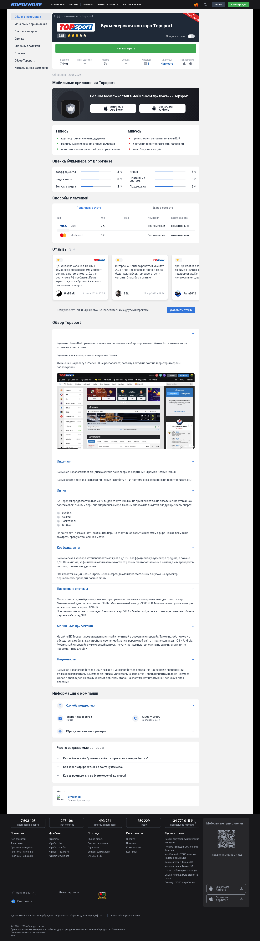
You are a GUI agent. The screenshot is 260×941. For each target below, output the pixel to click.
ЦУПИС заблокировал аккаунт (181, 870)
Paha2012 (189, 293)
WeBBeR (69, 293)
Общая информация (27, 16)
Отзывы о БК (95, 856)
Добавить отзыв (181, 310)
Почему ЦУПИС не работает (180, 882)
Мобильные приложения (30, 24)
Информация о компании (31, 67)
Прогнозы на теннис (22, 851)
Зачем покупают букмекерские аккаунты (182, 841)
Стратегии (93, 847)
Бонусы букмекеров (99, 851)
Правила (131, 843)
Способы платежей (27, 46)
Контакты (131, 851)
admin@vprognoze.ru (129, 915)
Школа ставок (95, 839)
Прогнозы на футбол (22, 847)
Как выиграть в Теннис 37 (179, 866)
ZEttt (126, 293)
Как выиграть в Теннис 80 (179, 862)
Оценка (19, 38)
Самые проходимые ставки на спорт (181, 876)
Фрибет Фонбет (57, 847)
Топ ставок (17, 843)
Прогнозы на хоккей (22, 856)
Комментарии (133, 847)
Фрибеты (54, 839)
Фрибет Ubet (56, 843)
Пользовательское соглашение (28, 932)
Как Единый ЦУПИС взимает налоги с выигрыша (180, 856)
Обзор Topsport (24, 60)
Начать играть (125, 48)
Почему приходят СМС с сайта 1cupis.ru (181, 848)
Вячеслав (74, 796)
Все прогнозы (18, 839)
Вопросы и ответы (98, 843)
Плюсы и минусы (25, 31)
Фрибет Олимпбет (59, 856)
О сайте (130, 839)
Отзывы (19, 53)
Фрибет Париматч (59, 851)
